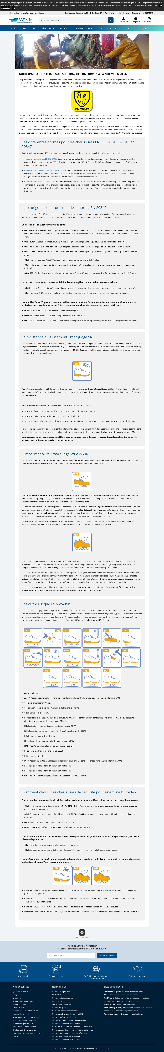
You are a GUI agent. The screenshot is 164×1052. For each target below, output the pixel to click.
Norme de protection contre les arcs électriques (70, 1033)
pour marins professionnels (121, 995)
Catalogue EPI (97, 13)
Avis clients (109, 13)
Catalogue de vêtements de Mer (77, 13)
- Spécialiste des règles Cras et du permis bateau (127, 998)
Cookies (16, 1036)
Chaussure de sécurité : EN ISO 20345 (40, 159)
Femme (34, 28)
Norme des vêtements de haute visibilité (67, 1014)
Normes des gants (59, 1008)
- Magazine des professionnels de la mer (123, 992)
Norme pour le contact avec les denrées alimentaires (72, 1027)
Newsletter (135, 13)
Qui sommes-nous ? (20, 992)
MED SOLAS (56, 995)
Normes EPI (132, 28)
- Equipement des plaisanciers (120, 1001)
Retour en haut (82, 937)
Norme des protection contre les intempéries (69, 1020)
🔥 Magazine (147, 28)
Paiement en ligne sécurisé (23, 1024)
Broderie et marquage (21, 1014)
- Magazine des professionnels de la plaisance (128, 1008)
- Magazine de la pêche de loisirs (121, 1011)
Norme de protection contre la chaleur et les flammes (72, 1030)
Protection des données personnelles (27, 1033)
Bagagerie (92, 28)
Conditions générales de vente (24, 1030)
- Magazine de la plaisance (119, 1004)
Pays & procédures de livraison (24, 1027)
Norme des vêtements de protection (66, 1017)
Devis (118, 13)
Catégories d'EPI (58, 1001)
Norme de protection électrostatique (66, 1036)
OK (13, 8)
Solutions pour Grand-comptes (24, 1020)
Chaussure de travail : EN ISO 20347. (40, 181)
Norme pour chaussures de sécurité (65, 1011)
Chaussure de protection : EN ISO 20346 (41, 170)
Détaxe (126, 13)
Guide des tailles (19, 1008)
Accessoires (106, 28)
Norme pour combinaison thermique (66, 1039)
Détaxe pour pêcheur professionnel (26, 1017)
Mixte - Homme (48, 28)
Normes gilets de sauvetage (62, 998)
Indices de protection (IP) (61, 1004)
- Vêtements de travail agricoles (123, 1014)
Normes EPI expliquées (61, 992)
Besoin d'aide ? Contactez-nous (24, 1001)
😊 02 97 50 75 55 (149, 13)
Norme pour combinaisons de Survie (66, 1024)
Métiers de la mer (18, 28)
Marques (119, 28)
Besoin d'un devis (19, 1004)
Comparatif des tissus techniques (25, 1011)
